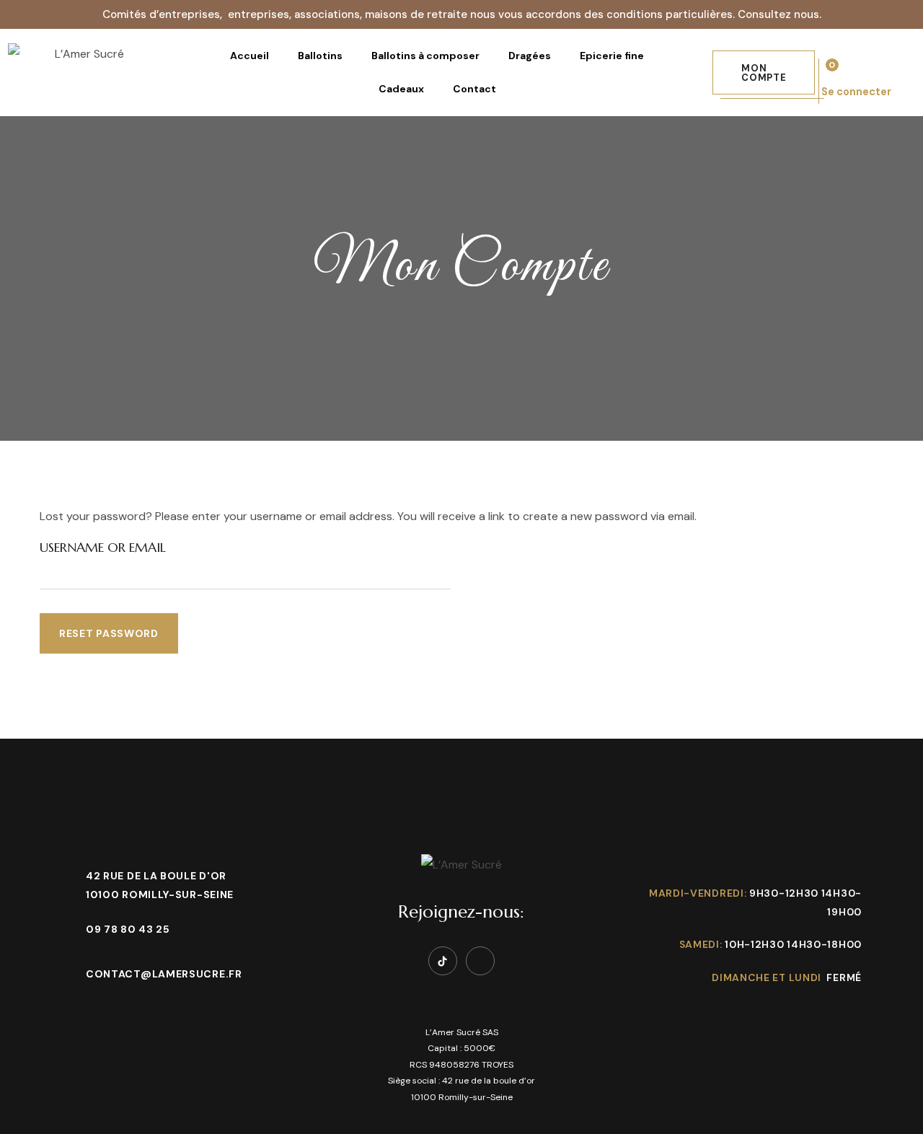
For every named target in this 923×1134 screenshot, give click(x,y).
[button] (763, 72)
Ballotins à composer (425, 55)
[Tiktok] (442, 960)
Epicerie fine (612, 55)
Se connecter (856, 91)
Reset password (109, 633)
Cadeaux (401, 88)
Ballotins (320, 55)
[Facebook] (480, 960)
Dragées (529, 55)
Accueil (249, 55)
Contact (474, 88)
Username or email (103, 547)
